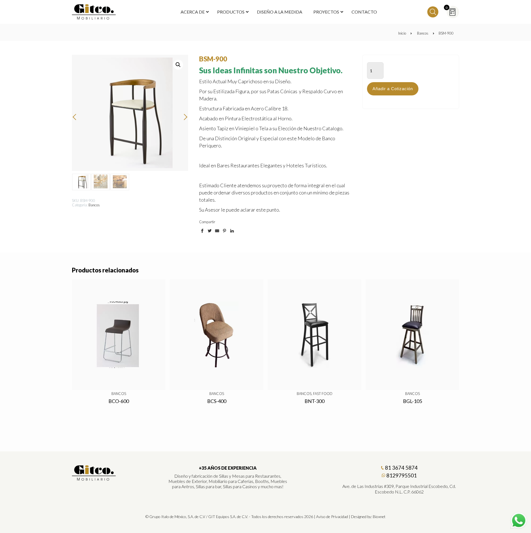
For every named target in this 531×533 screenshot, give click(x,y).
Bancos (422, 33)
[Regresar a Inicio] (94, 12)
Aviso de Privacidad (332, 516)
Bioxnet (379, 516)
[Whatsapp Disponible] (519, 521)
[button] (178, 65)
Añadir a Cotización (393, 88)
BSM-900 (446, 33)
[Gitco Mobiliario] (94, 479)
